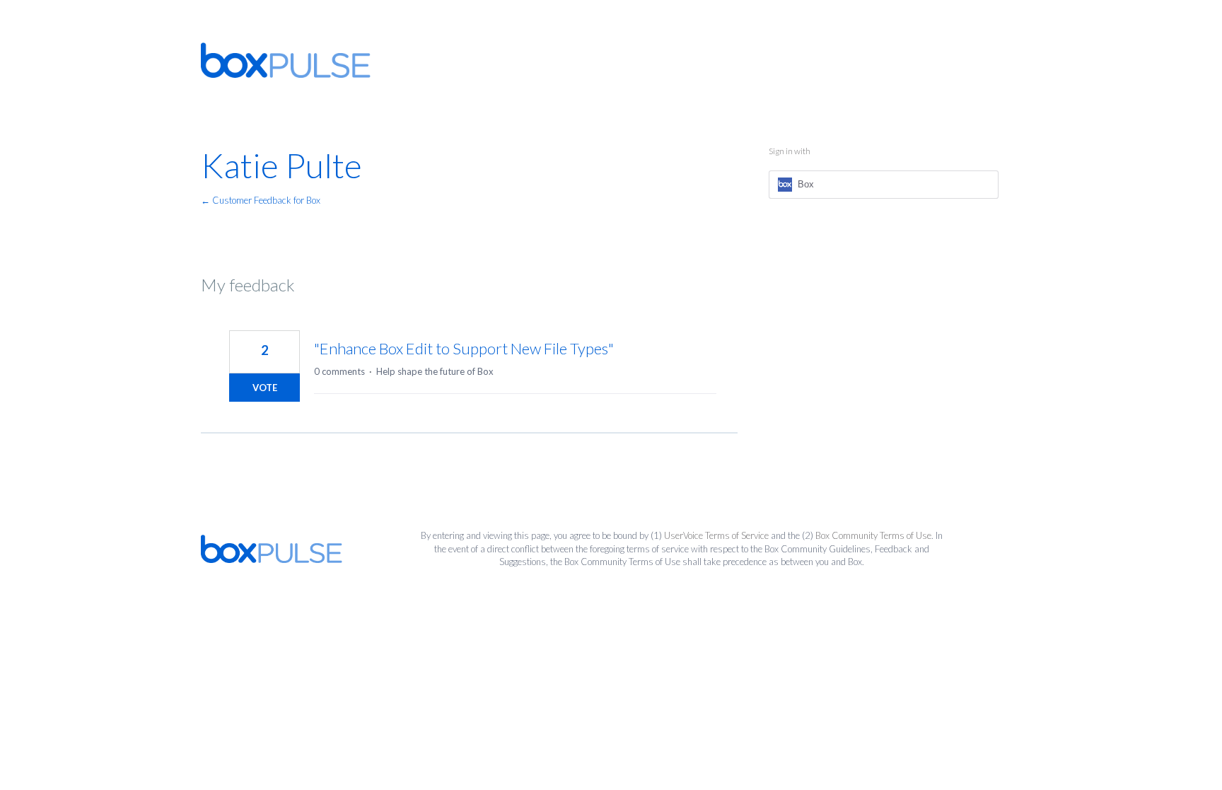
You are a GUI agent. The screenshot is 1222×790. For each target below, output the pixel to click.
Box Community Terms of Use (873, 535)
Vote (264, 387)
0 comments (339, 371)
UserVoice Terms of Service (716, 535)
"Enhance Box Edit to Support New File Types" (464, 348)
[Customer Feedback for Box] (286, 60)
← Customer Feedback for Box (260, 200)
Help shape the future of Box (435, 371)
